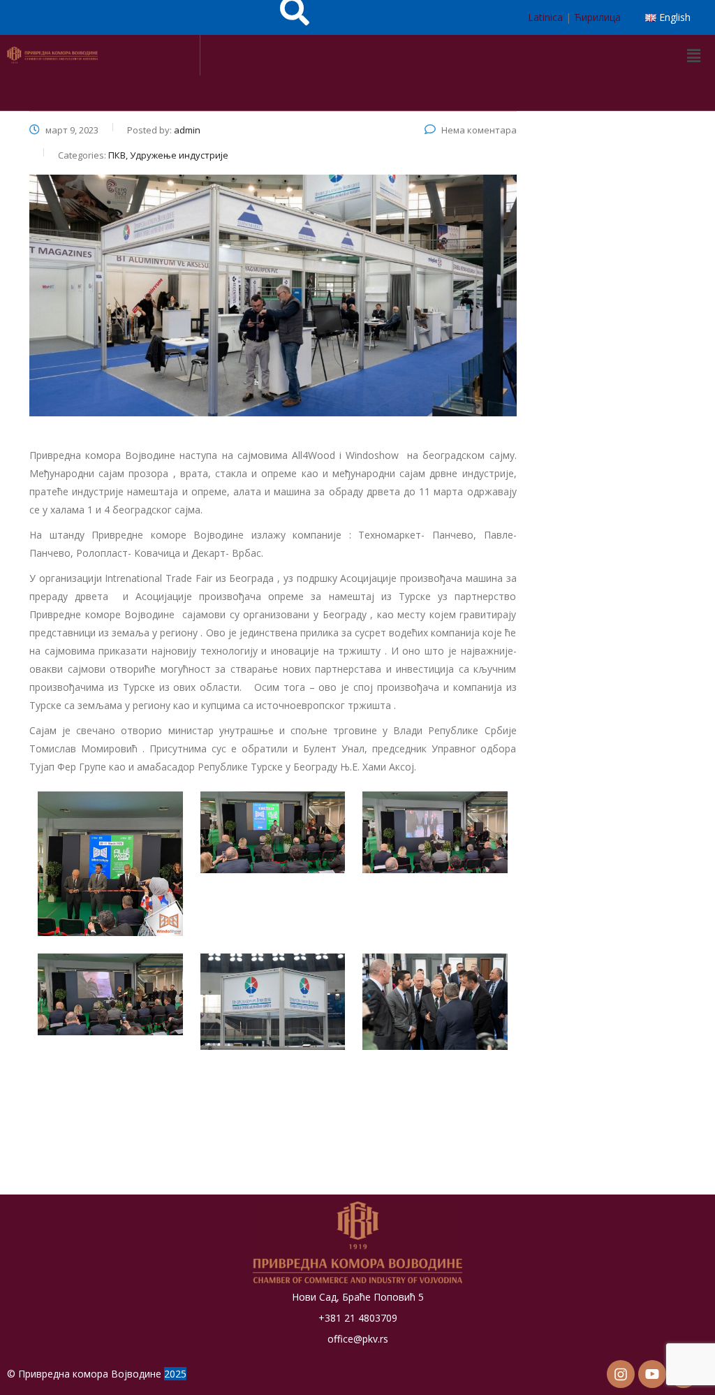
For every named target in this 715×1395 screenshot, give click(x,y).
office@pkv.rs (357, 1338)
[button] (693, 55)
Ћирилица (597, 17)
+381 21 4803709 (357, 1317)
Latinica (545, 17)
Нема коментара (479, 130)
